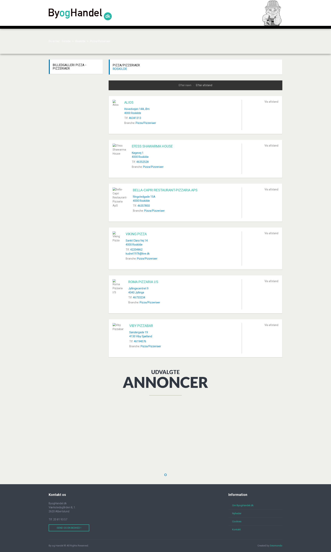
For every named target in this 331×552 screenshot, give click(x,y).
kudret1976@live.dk (138, 253)
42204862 (136, 249)
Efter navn (185, 85)
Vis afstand (271, 101)
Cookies (236, 521)
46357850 (144, 205)
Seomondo (276, 545)
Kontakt (236, 529)
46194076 (140, 341)
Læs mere (106, 461)
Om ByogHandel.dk (243, 505)
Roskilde (120, 69)
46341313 (135, 118)
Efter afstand (204, 85)
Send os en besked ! (69, 527)
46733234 (139, 297)
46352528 (142, 161)
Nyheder (236, 513)
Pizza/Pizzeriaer (146, 122)
